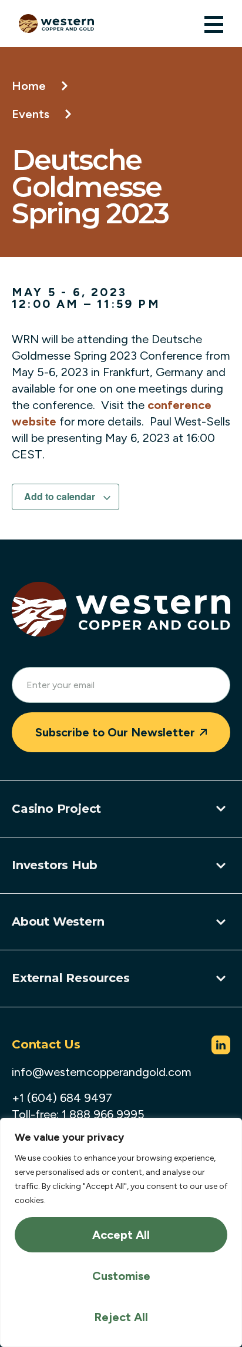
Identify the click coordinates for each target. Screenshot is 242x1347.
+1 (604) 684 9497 (62, 1098)
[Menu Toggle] (213, 24)
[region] (121, 1232)
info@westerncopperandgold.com (101, 1072)
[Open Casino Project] (220, 809)
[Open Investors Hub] (220, 866)
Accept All (121, 1235)
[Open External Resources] (220, 978)
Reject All (121, 1317)
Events (30, 114)
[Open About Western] (220, 922)
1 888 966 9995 (103, 1114)
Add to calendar (61, 496)
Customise (121, 1276)
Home (29, 86)
